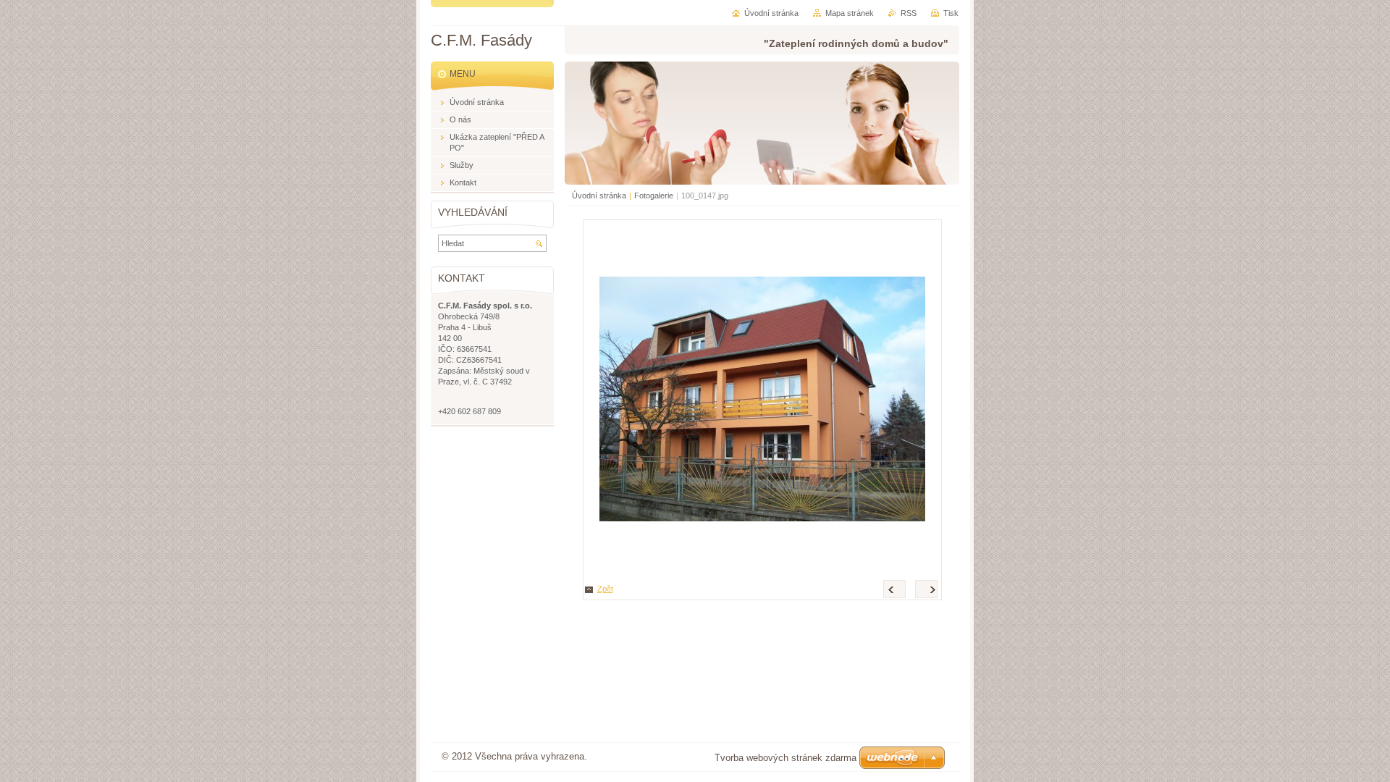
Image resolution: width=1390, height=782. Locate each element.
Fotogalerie (653, 195)
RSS (909, 13)
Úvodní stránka (599, 195)
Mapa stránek (849, 13)
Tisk (951, 13)
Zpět (605, 588)
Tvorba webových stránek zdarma (785, 757)
